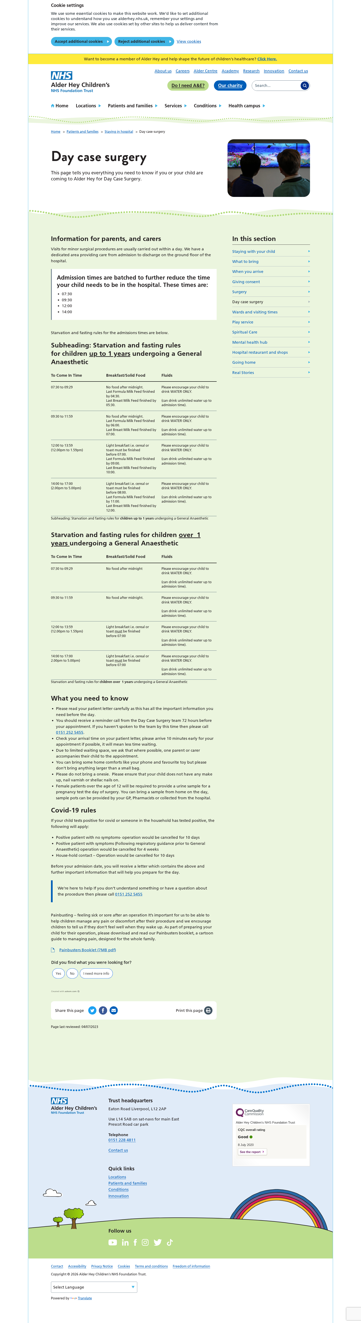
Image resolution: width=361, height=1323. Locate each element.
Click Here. (267, 59)
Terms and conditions (151, 1266)
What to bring (245, 261)
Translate (85, 1298)
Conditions (205, 106)
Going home (244, 362)
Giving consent (246, 281)
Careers (182, 70)
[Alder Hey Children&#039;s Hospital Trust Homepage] (80, 81)
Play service (242, 322)
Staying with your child (253, 251)
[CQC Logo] (250, 1116)
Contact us (298, 70)
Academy (230, 70)
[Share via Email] (113, 1010)
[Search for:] (276, 86)
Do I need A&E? (188, 85)
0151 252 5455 (69, 732)
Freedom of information (191, 1266)
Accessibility (77, 1266)
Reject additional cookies (141, 41)
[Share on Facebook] (103, 1010)
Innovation (274, 70)
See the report (250, 1152)
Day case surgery (247, 301)
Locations (86, 106)
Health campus (244, 106)
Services (173, 106)
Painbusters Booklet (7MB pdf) (87, 950)
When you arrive (247, 271)
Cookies (124, 1266)
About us (163, 70)
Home (62, 106)
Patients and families (130, 106)
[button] (58, 973)
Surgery (239, 291)
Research (251, 70)
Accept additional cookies (79, 41)
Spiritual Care (244, 332)
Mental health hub (249, 342)
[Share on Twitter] (92, 1010)
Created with (64, 991)
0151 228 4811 (122, 1140)
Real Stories (243, 372)
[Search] (305, 85)
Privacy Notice (102, 1266)
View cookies (189, 41)
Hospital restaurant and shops (260, 352)
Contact (57, 1266)
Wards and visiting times (254, 312)
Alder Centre (205, 70)
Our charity (230, 85)
